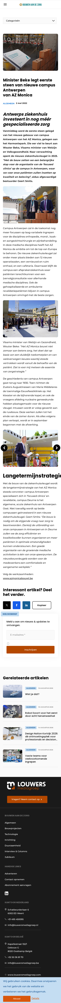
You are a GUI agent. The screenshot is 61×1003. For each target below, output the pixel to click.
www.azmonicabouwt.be (18, 578)
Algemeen (9, 103)
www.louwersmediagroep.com (24, 974)
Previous (4, 447)
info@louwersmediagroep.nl (23, 925)
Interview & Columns (16, 851)
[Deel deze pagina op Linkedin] (26, 605)
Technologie (11, 834)
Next (56, 447)
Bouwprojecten (13, 828)
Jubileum (10, 857)
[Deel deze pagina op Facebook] (16, 605)
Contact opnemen (14, 879)
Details (35, 998)
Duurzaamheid (13, 845)
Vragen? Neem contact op (26, 799)
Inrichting (10, 840)
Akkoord (16, 999)
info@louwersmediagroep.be (23, 963)
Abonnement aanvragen (18, 885)
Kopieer (41, 605)
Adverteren (11, 873)
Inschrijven (30, 649)
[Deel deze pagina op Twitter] (7, 605)
